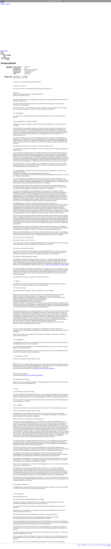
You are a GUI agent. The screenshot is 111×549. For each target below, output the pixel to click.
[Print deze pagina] (1, 52)
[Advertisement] (5, 27)
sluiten (63, 1)
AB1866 (5, 50)
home (2, 50)
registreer (8, 4)
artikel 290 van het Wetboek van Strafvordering (57, 264)
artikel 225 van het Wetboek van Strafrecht (33, 375)
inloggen (3, 4)
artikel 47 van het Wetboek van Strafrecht (45, 368)
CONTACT (108, 545)
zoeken (2, 2)
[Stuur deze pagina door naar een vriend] (2, 52)
